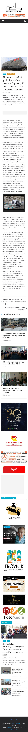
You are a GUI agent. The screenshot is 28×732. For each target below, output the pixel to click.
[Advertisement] (14, 42)
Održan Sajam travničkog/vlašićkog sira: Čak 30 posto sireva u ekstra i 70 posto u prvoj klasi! (13, 649)
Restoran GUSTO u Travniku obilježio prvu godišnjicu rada (18, 691)
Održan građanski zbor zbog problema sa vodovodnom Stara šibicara (18, 671)
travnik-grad (14, 92)
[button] (10, 206)
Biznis (4, 73)
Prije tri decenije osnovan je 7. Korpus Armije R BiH (14, 309)
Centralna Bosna (11, 73)
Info (8, 640)
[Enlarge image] (25, 405)
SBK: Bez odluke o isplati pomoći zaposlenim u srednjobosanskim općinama (14, 336)
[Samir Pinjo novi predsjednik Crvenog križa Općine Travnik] (6, 683)
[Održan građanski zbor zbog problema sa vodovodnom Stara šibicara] (6, 672)
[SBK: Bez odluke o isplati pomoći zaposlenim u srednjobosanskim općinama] (14, 319)
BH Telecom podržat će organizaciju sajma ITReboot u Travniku (13, 390)
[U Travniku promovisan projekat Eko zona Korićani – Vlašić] (14, 347)
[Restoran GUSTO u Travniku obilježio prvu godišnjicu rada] (6, 692)
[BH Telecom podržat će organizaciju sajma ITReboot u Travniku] (14, 373)
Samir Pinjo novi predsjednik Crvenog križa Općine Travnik (18, 682)
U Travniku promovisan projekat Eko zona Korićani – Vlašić (14, 363)
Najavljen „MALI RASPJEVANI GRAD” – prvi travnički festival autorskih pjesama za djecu (14, 302)
